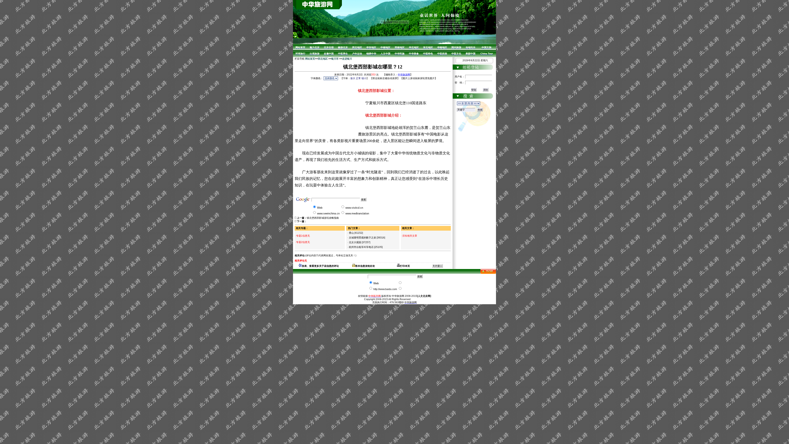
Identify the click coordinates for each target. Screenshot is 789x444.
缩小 (363, 78)
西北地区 (323, 58)
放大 (352, 78)
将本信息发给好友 (365, 266)
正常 (358, 78)
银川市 (335, 58)
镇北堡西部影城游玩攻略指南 (323, 217)
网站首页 (310, 58)
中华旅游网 (404, 74)
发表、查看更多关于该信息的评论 (320, 266)
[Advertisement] (326, 106)
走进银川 (347, 58)
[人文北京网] (424, 296)
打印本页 (405, 266)
